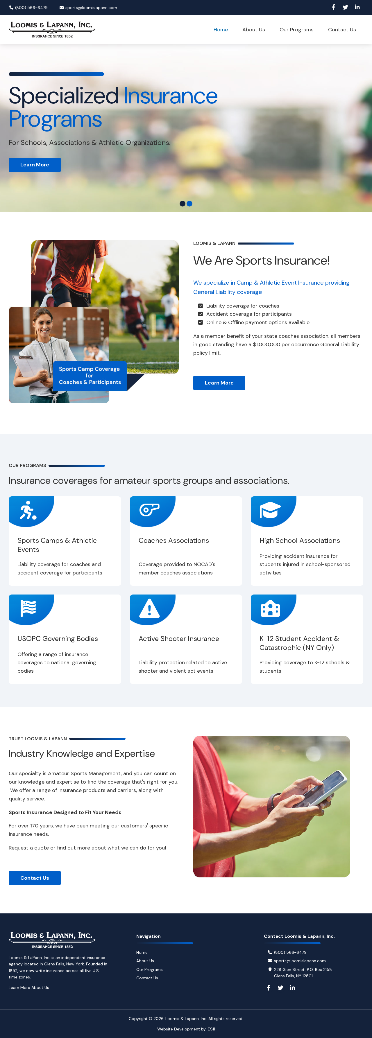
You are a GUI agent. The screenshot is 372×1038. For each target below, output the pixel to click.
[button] (182, 203)
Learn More (219, 382)
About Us (145, 960)
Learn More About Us (29, 987)
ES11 (211, 1029)
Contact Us (34, 877)
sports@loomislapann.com (91, 7)
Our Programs (149, 969)
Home (142, 952)
